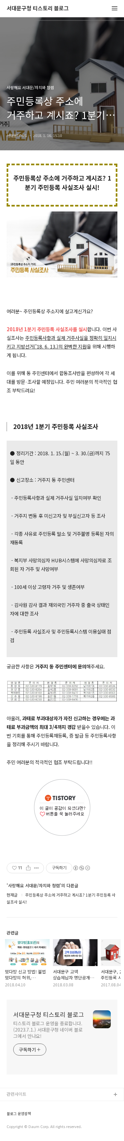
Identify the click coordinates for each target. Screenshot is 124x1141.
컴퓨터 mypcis (20, 1127)
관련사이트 (16, 1094)
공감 (11, 1116)
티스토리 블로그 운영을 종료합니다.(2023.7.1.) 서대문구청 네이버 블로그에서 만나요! (48, 1029)
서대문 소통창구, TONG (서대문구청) (40, 1105)
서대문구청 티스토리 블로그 (38, 8)
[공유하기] (28, 868)
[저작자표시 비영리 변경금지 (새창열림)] (81, 868)
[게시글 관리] (36, 868)
